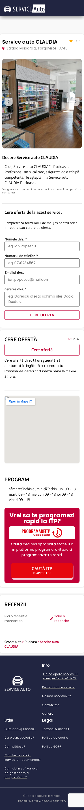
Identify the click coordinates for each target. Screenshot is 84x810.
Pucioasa (31, 642)
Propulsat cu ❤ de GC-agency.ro (42, 801)
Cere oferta (42, 315)
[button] (8, 102)
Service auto (13, 642)
